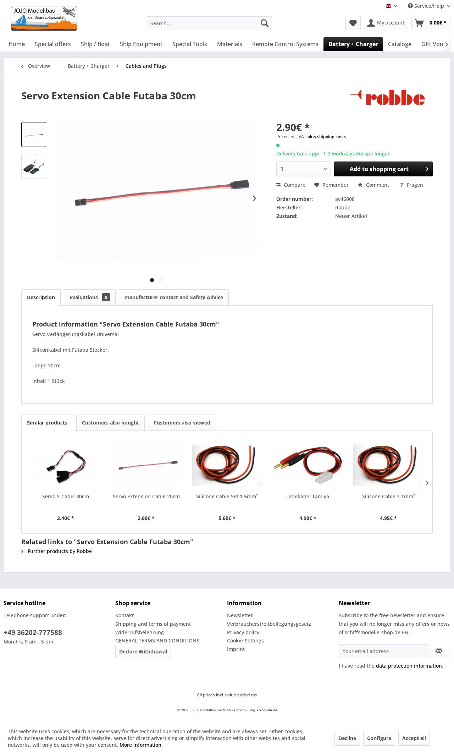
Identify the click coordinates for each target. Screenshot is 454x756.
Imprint (236, 649)
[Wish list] (353, 23)
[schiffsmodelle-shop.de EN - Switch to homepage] (72, 18)
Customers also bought (110, 422)
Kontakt (124, 615)
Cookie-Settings (245, 640)
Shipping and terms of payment (153, 623)
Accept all (414, 738)
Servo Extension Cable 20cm (146, 496)
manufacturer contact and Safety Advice (173, 297)
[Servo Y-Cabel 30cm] (66, 464)
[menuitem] (209, 23)
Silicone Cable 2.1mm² (388, 496)
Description (41, 297)
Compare (293, 184)
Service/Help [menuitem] (429, 5)
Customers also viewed (182, 422)
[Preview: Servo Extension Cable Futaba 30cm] (33, 134)
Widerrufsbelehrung (139, 632)
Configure (379, 738)
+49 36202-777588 (33, 632)
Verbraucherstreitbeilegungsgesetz (269, 623)
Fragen (414, 184)
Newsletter (240, 615)
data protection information (409, 665)
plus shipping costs (327, 136)
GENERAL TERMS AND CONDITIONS (157, 640)
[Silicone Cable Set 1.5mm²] (227, 464)
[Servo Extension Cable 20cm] (146, 464)
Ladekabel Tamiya (307, 496)
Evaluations (88, 297)
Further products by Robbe (59, 551)
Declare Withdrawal (143, 651)
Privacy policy (243, 632)
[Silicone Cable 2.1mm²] (388, 464)
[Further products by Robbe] (391, 102)
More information (140, 744)
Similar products (47, 422)
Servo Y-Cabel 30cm (65, 496)
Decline (347, 738)
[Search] (264, 23)
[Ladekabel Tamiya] (308, 464)
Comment (378, 184)
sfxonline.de (267, 709)
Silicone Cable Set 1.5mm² (227, 496)
